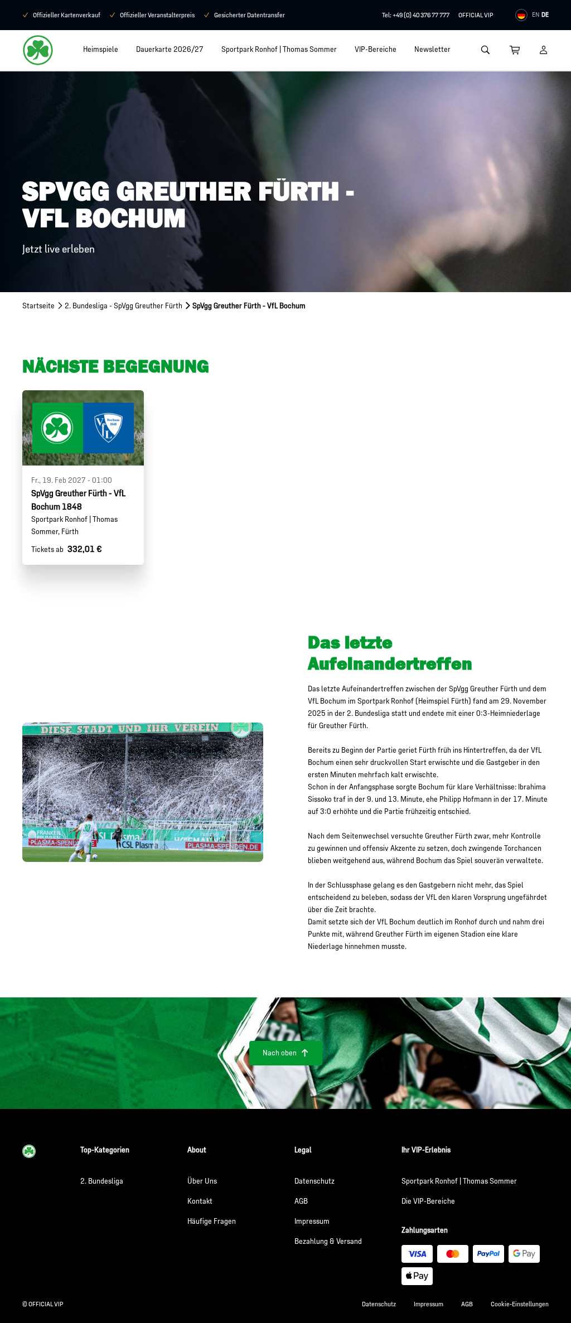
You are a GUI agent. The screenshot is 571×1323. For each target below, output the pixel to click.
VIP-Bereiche (375, 49)
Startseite (38, 306)
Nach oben (286, 1053)
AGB (301, 1201)
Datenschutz (314, 1181)
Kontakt (199, 1201)
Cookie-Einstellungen (520, 1304)
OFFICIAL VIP (475, 15)
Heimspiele (100, 49)
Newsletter (432, 49)
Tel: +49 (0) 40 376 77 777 (415, 15)
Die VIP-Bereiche (428, 1201)
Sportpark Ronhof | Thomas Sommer (279, 49)
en (535, 14)
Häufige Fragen (211, 1221)
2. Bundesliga (101, 1181)
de (545, 14)
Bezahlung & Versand (328, 1241)
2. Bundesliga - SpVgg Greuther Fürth (123, 306)
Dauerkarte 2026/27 (170, 49)
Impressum (312, 1221)
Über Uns (202, 1181)
